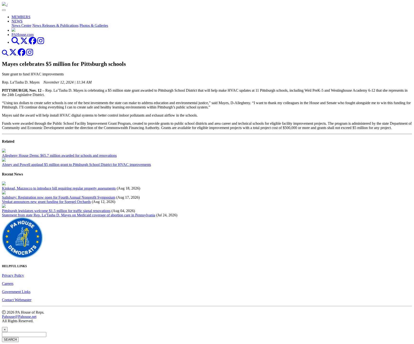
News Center (21, 25)
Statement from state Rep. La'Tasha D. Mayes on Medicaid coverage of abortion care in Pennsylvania (78, 215)
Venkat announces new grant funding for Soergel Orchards (46, 202)
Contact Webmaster (16, 300)
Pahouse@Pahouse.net (19, 317)
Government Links (16, 292)
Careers (7, 284)
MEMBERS (21, 17)
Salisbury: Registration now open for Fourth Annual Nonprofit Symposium (58, 197)
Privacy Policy (13, 275)
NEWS (17, 21)
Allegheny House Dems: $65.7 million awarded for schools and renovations (59, 155)
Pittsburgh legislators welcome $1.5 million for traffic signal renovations (56, 211)
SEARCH (10, 339)
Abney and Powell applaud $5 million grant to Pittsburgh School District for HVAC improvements (76, 165)
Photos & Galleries (94, 25)
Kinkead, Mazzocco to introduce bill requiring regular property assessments (59, 188)
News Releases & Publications (55, 25)
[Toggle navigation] (4, 10)
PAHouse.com (23, 35)
